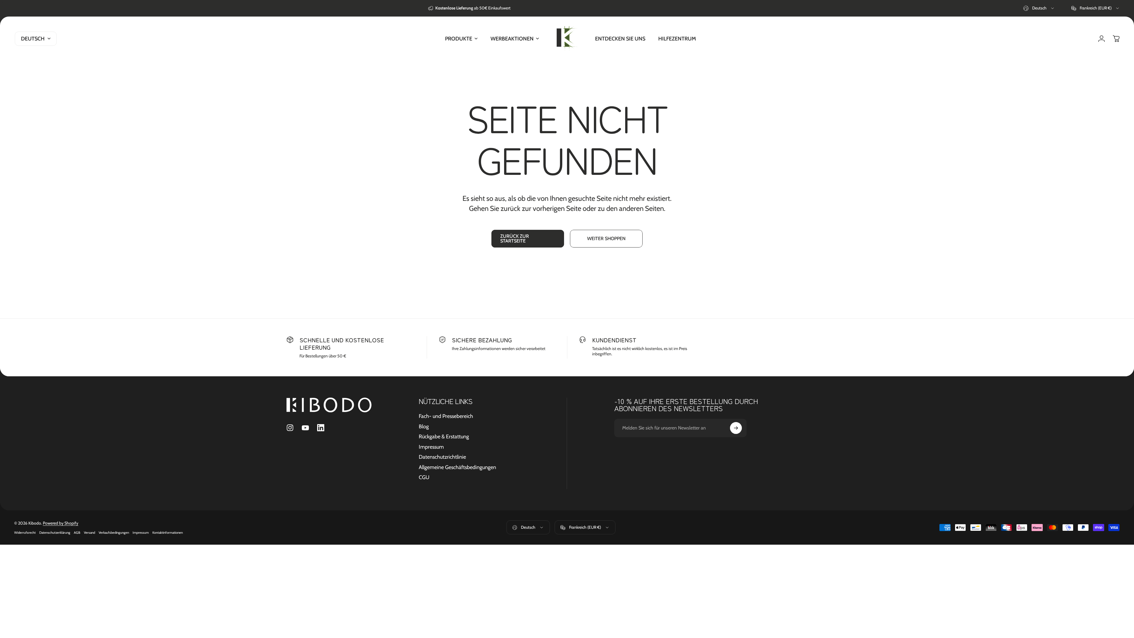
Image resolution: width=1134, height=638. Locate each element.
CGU (424, 477)
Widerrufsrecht (25, 532)
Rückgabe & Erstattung (444, 436)
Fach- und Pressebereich (446, 416)
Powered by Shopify (60, 523)
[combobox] (1039, 8)
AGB (77, 532)
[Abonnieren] (736, 428)
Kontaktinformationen (167, 532)
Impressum (431, 447)
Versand (89, 532)
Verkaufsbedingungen (114, 532)
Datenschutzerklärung (54, 532)
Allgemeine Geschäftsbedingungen (457, 467)
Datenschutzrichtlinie (442, 457)
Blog (424, 426)
